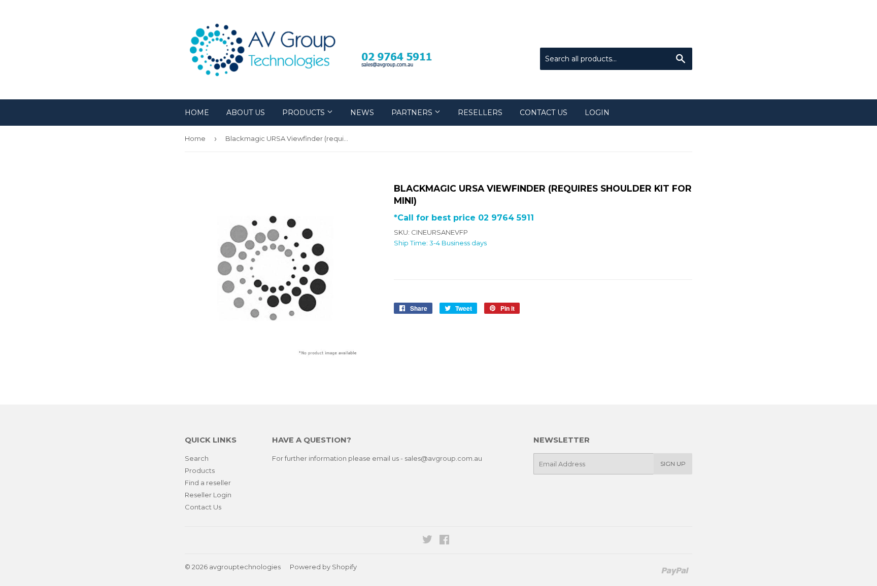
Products (304, 112)
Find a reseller (208, 483)
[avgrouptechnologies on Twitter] (427, 541)
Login (597, 112)
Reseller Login (208, 495)
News (362, 112)
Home (197, 112)
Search (197, 458)
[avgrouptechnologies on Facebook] (444, 541)
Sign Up (673, 463)
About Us (245, 112)
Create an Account (662, 35)
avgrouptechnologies (245, 567)
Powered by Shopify (323, 567)
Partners (412, 112)
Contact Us (543, 112)
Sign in (608, 35)
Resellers (480, 112)
